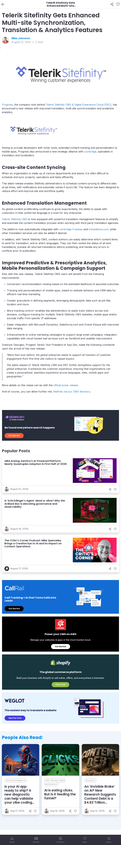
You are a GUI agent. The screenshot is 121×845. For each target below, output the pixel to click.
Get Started (14, 435)
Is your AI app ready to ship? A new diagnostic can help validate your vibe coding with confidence (18, 796)
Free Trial (60, 684)
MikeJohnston (21, 38)
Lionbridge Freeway (71, 229)
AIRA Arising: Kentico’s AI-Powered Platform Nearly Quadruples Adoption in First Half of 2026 (35, 462)
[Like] (118, 4)
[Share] (112, 4)
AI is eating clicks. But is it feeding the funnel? (60, 794)
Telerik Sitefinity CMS (14, 219)
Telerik (50, 104)
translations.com (98, 229)
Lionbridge (90, 151)
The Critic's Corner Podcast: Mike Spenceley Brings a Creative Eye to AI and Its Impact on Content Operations (33, 543)
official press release (65, 385)
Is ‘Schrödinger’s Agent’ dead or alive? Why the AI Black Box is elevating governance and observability (34, 503)
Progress (7, 104)
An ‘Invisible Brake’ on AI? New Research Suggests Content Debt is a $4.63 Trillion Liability (100, 796)
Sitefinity (60, 104)
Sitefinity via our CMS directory (71, 391)
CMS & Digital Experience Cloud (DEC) (88, 104)
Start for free (15, 718)
